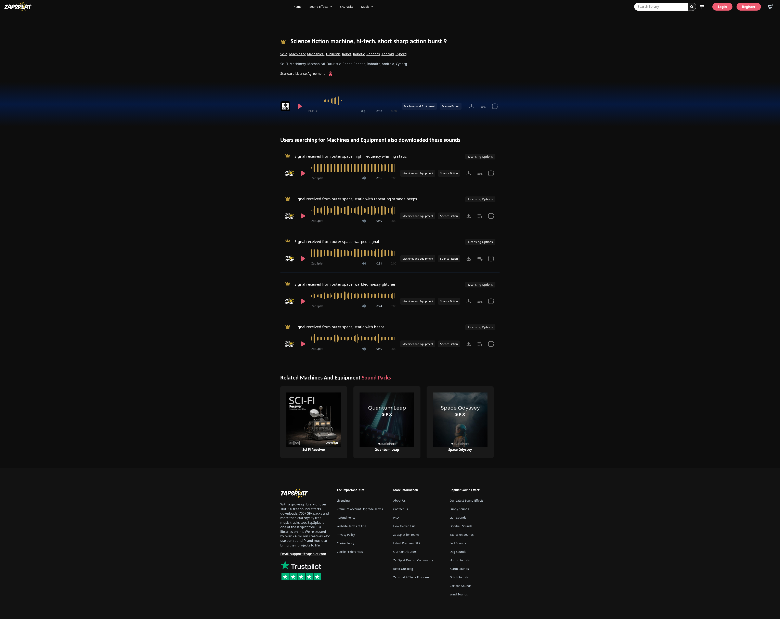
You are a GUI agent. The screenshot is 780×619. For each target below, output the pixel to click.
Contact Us (400, 509)
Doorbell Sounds (461, 526)
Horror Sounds (460, 560)
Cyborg (401, 54)
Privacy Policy (346, 535)
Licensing (343, 500)
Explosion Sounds (462, 535)
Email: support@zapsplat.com (303, 554)
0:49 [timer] (379, 221)
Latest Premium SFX (406, 543)
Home (297, 7)
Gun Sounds (458, 517)
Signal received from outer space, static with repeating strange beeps (356, 198)
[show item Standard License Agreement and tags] (494, 106)
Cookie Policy (345, 543)
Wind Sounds (459, 594)
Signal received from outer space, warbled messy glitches (345, 284)
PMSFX (312, 111)
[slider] (352, 100)
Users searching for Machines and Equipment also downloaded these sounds (370, 140)
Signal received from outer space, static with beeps (340, 326)
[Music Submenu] (373, 6)
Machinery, (297, 54)
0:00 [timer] (394, 111)
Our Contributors (405, 552)
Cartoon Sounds (460, 586)
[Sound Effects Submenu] (332, 6)
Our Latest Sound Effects (466, 500)
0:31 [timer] (379, 263)
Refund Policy (346, 517)
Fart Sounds (458, 543)
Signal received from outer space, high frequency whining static (351, 156)
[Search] (692, 7)
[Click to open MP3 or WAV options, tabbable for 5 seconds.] (471, 106)
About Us (399, 500)
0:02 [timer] (379, 111)
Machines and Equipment (419, 106)
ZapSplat (317, 178)
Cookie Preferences (350, 552)
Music (365, 7)
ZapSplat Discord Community (413, 560)
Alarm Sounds (459, 569)
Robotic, (359, 54)
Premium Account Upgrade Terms (360, 509)
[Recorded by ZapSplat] (290, 173)
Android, (388, 54)
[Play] (299, 106)
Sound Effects (319, 7)
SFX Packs (346, 7)
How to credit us (404, 526)
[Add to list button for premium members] (483, 106)
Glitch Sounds (459, 577)
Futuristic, (333, 54)
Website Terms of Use (351, 526)
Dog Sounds (458, 552)
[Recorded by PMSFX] (286, 106)
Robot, (347, 54)
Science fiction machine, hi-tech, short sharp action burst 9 (368, 41)
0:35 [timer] (379, 178)
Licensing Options (480, 156)
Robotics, (373, 54)
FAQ (396, 517)
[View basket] (770, 6)
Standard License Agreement (302, 73)
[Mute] (363, 111)
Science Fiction (450, 106)
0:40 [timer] (379, 349)
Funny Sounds (459, 509)
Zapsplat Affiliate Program (411, 577)
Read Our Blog (403, 569)
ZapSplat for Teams (406, 535)
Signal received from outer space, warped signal (337, 241)
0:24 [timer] (379, 306)
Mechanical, (316, 54)
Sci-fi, (284, 54)
